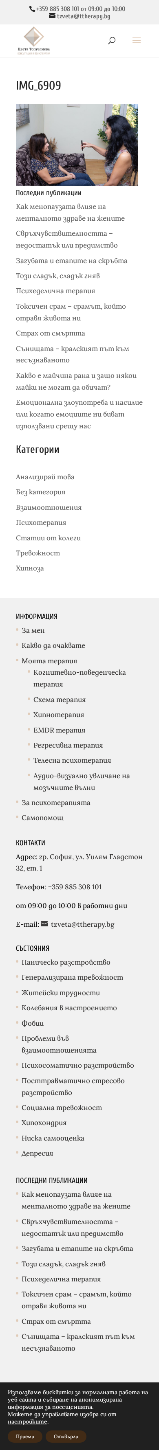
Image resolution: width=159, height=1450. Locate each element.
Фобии (33, 1023)
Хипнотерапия (58, 714)
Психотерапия (41, 522)
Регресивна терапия (68, 745)
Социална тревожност (62, 1107)
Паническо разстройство (66, 962)
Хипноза (30, 568)
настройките (27, 1421)
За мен (33, 630)
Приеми (25, 1436)
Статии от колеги (48, 537)
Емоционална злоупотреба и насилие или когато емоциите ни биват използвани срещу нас (79, 414)
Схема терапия (59, 699)
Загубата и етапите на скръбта (72, 260)
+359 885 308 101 (74, 886)
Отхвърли (66, 1436)
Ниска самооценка (53, 1138)
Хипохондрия (44, 1122)
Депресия (37, 1153)
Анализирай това (45, 476)
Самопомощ (43, 817)
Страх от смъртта (50, 333)
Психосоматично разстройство (78, 1065)
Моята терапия (49, 660)
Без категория (41, 491)
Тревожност (38, 552)
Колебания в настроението (69, 1007)
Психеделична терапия (55, 290)
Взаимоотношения (49, 507)
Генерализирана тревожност (72, 977)
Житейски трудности (61, 992)
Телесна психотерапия (72, 760)
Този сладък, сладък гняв (58, 275)
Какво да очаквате (53, 645)
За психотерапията (56, 802)
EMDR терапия (59, 730)
